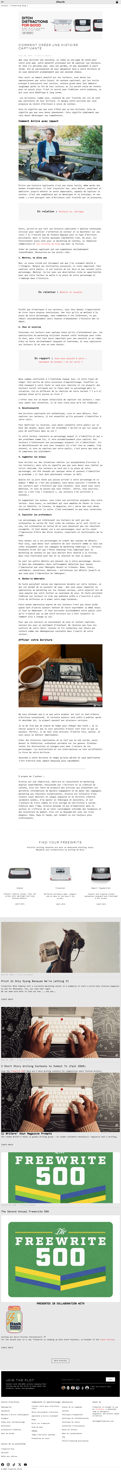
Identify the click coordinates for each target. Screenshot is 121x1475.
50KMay (34, 1431)
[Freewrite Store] (60, 2)
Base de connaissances (72, 1433)
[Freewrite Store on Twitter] (19, 1464)
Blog (33, 1419)
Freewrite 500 (18, 1071)
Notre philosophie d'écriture (45, 1412)
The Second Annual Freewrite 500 (25, 1212)
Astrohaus (99, 1409)
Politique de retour (71, 1422)
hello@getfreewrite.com (103, 1421)
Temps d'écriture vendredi (43, 1435)
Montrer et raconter (71, 292)
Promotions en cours (41, 1438)
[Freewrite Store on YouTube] (25, 1464)
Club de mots (37, 1427)
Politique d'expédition (72, 1415)
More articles (60, 1360)
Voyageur (5, 1418)
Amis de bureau (7, 1433)
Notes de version (69, 1430)
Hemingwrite (6, 1407)
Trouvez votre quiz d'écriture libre (45, 1407)
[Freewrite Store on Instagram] (8, 1464)
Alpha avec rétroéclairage (13, 1422)
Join (110, 1379)
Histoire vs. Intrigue (71, 212)
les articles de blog (48, 244)
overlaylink (60, 25)
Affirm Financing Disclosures (75, 1441)
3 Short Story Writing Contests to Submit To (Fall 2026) (43, 1066)
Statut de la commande (72, 1407)
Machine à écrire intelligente (15, 1415)
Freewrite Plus (7, 1449)
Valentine (5, 1411)
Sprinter (5, 1452)
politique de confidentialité (75, 1418)
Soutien (65, 1411)
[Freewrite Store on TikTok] (14, 1464)
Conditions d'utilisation (73, 1426)
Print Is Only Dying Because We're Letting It (35, 981)
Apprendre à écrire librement (45, 1416)
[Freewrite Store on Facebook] (2, 1464)
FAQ (63, 1437)
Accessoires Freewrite (11, 1430)
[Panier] (117, 2)
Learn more (7, 999)
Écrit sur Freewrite (41, 1423)
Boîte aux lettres (9, 1456)
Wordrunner (6, 1426)
